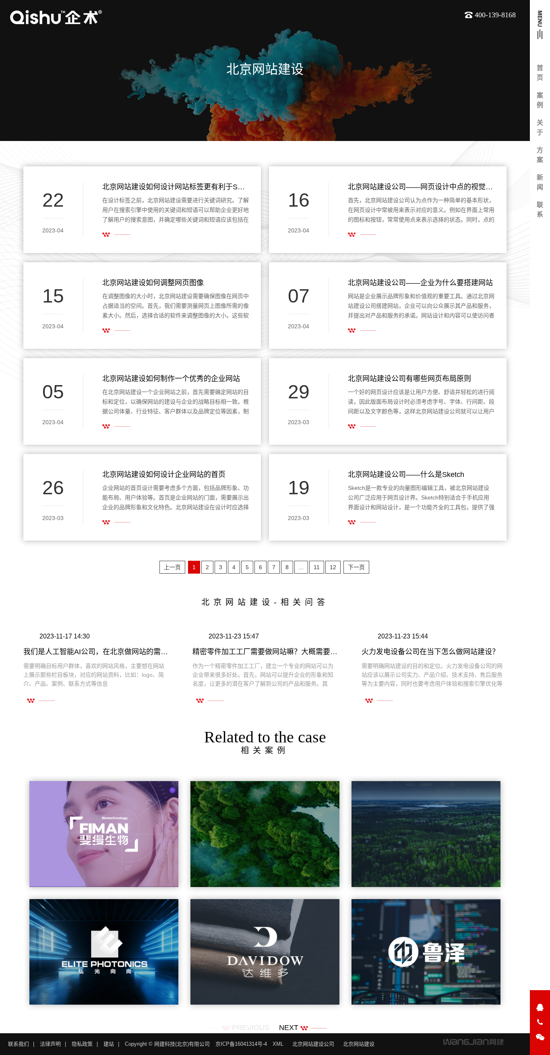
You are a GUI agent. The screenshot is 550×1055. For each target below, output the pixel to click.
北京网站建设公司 (313, 1044)
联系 (540, 209)
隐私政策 (82, 1044)
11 (317, 567)
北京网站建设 (358, 1044)
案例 (540, 100)
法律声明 (50, 1044)
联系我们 (18, 1044)
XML (278, 1044)
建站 (108, 1044)
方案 (540, 155)
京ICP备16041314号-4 (241, 1044)
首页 (540, 72)
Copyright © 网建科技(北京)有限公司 (167, 1044)
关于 (540, 127)
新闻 (540, 182)
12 (333, 567)
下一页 (356, 567)
